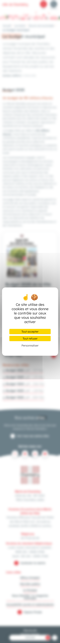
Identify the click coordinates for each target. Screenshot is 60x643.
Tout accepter (30, 331)
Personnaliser (30, 345)
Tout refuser (30, 338)
